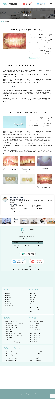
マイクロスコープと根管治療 (13, 342)
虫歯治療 (32, 297)
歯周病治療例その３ (35, 337)
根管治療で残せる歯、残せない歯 (14, 336)
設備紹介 (8, 295)
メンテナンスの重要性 (35, 354)
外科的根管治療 (9, 338)
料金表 (7, 299)
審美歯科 (32, 305)
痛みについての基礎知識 (36, 360)
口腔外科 (32, 311)
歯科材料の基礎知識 (11, 360)
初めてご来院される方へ (12, 352)
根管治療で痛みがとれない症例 (13, 334)
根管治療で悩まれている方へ (13, 321)
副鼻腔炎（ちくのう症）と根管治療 (14, 340)
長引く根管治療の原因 (11, 327)
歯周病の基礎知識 (34, 325)
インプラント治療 (34, 309)
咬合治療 (32, 301)
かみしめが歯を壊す (35, 358)
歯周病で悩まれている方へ (36, 321)
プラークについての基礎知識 (37, 352)
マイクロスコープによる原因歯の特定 (15, 323)
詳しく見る (50, 212)
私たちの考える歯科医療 (12, 354)
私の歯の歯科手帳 (10, 356)
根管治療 (32, 293)
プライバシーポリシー (11, 305)
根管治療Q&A (9, 332)
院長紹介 (8, 293)
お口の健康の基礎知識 (11, 358)
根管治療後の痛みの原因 (12, 330)
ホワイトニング (34, 307)
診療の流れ (8, 297)
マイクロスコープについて (36, 356)
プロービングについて (35, 323)
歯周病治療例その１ (35, 333)
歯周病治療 (33, 295)
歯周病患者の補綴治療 (35, 330)
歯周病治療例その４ (35, 339)
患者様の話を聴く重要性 (12, 325)
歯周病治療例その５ (35, 341)
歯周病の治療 (33, 327)
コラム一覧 (8, 303)
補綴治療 (32, 299)
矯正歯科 (32, 303)
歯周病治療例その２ (35, 335)
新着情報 (8, 301)
